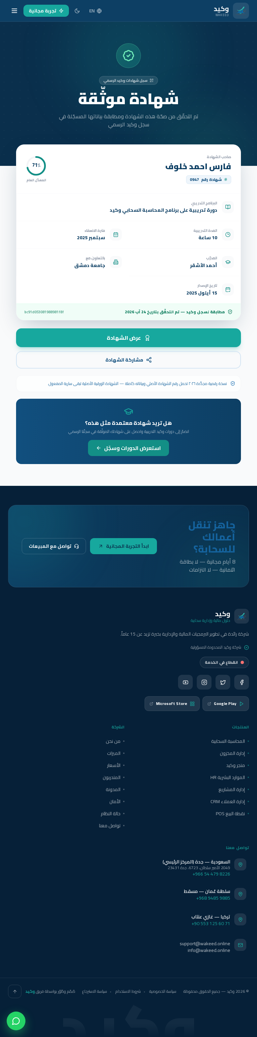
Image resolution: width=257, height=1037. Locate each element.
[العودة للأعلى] (14, 991)
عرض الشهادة (124, 338)
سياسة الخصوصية (162, 991)
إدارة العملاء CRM (227, 801)
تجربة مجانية (42, 10)
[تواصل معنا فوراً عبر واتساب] (16, 1021)
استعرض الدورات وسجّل (132, 448)
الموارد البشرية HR (227, 777)
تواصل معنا (109, 825)
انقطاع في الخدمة (221, 662)
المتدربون (111, 777)
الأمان (114, 801)
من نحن (113, 741)
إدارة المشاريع (232, 789)
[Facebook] (241, 682)
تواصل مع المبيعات (50, 546)
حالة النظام (110, 813)
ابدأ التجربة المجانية (127, 546)
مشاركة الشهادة (124, 359)
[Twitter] (223, 682)
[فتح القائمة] (14, 10)
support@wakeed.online (205, 943)
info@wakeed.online (209, 950)
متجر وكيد (235, 765)
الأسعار (113, 765)
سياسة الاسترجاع (94, 991)
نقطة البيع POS (230, 813)
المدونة (113, 789)
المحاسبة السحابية (228, 741)
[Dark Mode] (77, 10)
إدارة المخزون (232, 753)
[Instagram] (204, 682)
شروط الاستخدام (128, 991)
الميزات (113, 753)
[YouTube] (185, 682)
